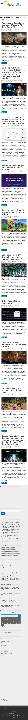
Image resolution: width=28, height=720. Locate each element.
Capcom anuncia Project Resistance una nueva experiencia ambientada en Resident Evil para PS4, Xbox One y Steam (13, 440)
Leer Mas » (4, 62)
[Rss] (11, 711)
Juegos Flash (3, 645)
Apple (4, 306)
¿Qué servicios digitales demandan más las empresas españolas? (12, 257)
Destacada (5, 30)
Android (3, 547)
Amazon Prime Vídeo (5, 700)
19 (10, 621)
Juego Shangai (4, 648)
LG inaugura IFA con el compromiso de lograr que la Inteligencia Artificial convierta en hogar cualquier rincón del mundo (13, 73)
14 (16, 619)
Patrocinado (4, 553)
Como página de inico (5, 642)
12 (10, 619)
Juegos (9, 30)
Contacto (13, 717)
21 (16, 621)
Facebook (19, 715)
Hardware (3, 549)
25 (7, 623)
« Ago (2, 626)
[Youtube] (16, 711)
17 (5, 621)
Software (13, 172)
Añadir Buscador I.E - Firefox (6, 715)
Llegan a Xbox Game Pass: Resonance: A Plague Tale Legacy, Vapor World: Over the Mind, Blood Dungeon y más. (10, 593)
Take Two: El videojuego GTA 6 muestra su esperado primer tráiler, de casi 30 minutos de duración (10, 588)
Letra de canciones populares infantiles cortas (10, 522)
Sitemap (24, 715)
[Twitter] (14, 711)
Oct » (5, 626)
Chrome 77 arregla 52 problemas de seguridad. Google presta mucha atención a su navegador (12, 120)
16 (2, 621)
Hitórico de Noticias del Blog (6, 653)
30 (2, 625)
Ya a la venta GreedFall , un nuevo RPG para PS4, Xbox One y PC (12, 25)
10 (5, 619)
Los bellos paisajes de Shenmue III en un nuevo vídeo (12, 390)
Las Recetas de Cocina (5, 640)
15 (19, 619)
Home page (3, 713)
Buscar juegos (3, 638)
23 (2, 623)
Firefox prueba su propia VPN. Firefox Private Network (12, 167)
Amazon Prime (3, 699)
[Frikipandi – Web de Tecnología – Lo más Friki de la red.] (14, 3)
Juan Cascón (15, 708)
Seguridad (10, 553)
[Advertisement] (11, 496)
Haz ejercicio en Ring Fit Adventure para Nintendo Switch (12, 212)
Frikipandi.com (9, 708)
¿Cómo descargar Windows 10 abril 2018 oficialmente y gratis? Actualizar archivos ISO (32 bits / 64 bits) (10, 540)
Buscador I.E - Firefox (5, 641)
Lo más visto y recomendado (7, 551)
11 (7, 619)
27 (13, 623)
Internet (9, 126)
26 (10, 623)
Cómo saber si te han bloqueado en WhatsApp (10, 524)
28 (16, 623)
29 (19, 623)
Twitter (14, 715)
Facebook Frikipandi (5, 644)
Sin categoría (16, 553)
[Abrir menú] (1, 4)
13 (13, 619)
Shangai (14, 713)
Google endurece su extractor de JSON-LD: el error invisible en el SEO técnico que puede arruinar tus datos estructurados (10, 602)
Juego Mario (3, 646)
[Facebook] (12, 711)
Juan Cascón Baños (6, 29)
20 (13, 621)
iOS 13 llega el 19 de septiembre (10, 302)
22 (19, 621)
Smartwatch (4, 555)
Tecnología (10, 81)
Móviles (12, 306)
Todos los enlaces (4, 651)
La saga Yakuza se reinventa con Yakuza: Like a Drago (13, 344)
